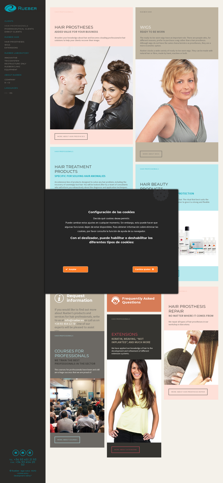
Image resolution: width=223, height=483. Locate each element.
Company (11, 79)
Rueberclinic (14, 66)
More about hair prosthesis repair (187, 398)
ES (12, 93)
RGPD (14, 473)
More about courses (69, 448)
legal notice (28, 470)
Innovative (12, 57)
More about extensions (127, 451)
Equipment (12, 69)
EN (6, 93)
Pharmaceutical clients (22, 28)
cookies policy (26, 473)
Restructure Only (18, 63)
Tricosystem (13, 60)
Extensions (13, 47)
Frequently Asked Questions (134, 304)
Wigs (8, 44)
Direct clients (15, 31)
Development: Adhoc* (23, 475)
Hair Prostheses (17, 41)
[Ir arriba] (213, 473)
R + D (8, 82)
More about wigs (153, 161)
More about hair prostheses (73, 141)
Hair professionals (19, 25)
